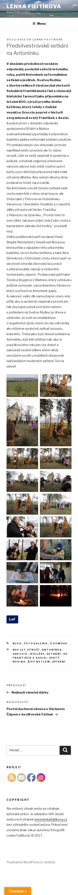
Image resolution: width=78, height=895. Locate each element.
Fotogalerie (36, 643)
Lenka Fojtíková (47, 39)
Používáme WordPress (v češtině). (31, 862)
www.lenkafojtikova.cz (50, 819)
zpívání (59, 661)
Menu (41, 23)
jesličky (37, 653)
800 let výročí (26, 649)
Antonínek (52, 649)
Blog (17, 643)
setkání (54, 653)
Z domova (59, 643)
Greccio (20, 653)
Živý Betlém (39, 661)
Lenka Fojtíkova (33, 6)
